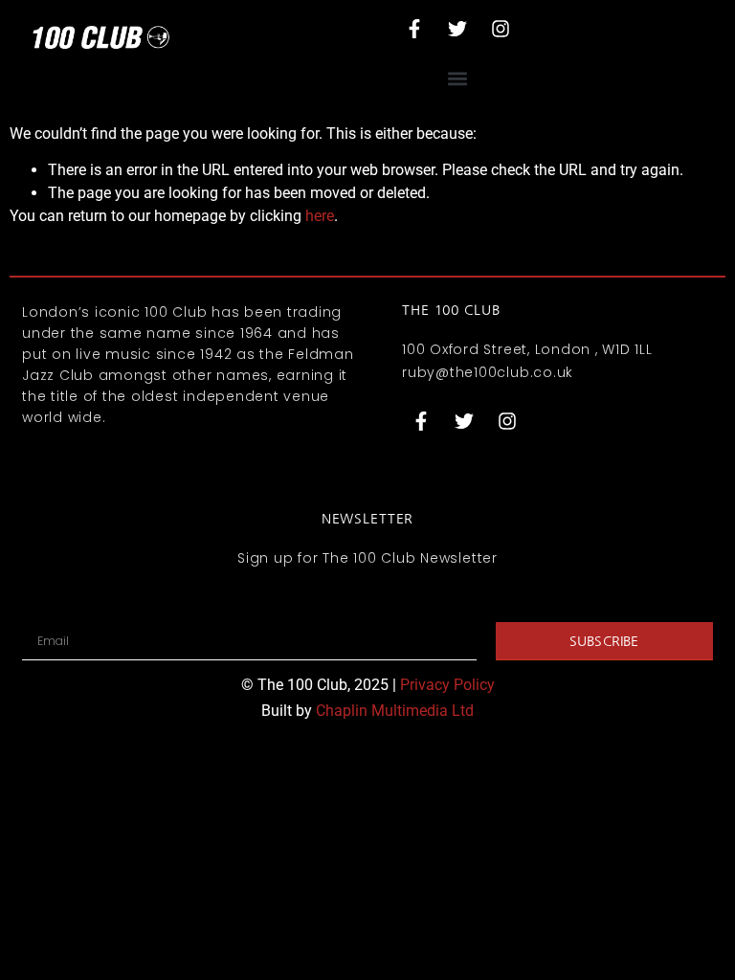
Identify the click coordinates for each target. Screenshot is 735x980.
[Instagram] (500, 29)
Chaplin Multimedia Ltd (395, 711)
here (319, 216)
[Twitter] (457, 29)
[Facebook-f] (414, 29)
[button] (457, 78)
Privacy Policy (447, 685)
